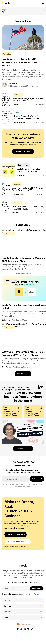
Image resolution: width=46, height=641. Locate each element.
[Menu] (43, 3)
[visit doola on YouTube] (28, 629)
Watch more (22, 448)
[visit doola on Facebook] (14, 629)
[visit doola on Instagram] (18, 629)
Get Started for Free (15, 534)
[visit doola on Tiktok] (32, 629)
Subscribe (36, 479)
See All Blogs (22, 374)
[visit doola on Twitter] (21, 629)
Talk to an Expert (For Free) (17, 542)
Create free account (22, 151)
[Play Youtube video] (23, 432)
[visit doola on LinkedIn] (25, 629)
